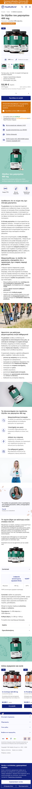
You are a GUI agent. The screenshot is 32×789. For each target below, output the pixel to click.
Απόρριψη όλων (8, 786)
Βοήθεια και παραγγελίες (8, 761)
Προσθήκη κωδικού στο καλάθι (16, 3)
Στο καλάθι (12, 735)
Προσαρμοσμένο (23, 786)
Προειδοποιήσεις (8, 659)
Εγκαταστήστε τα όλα (16, 782)
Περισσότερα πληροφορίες (19, 777)
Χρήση (4, 654)
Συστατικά (5, 598)
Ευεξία (8, 12)
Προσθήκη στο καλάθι (16, 100)
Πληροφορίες (5, 751)
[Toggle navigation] (30, 7)
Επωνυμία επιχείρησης (7, 746)
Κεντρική (3, 12)
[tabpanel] (16, 623)
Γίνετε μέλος (4, 756)
